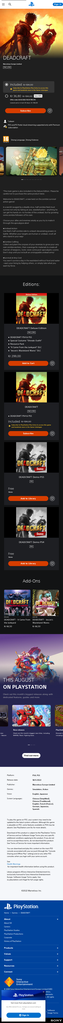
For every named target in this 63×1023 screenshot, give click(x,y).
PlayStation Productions (13, 934)
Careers (7, 926)
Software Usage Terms (52, 1011)
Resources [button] (9, 965)
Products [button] (8, 948)
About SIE (8, 923)
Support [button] (8, 959)
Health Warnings (13, 864)
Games (15, 913)
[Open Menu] (3, 4)
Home (6, 913)
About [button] (7, 919)
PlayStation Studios (12, 930)
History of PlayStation (12, 941)
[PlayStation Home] (31, 4)
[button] (22, 179)
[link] (31, 722)
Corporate (8, 937)
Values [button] (7, 954)
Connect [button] (8, 971)
